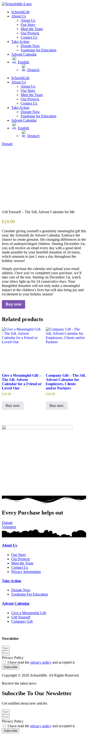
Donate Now (30, 46)
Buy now (13, 304)
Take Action (20, 42)
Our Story (28, 25)
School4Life (20, 12)
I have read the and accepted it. (41, 662)
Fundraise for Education (38, 50)
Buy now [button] (13, 406)
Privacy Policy (12, 658)
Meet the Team (32, 29)
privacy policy (40, 662)
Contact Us (29, 37)
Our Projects (30, 33)
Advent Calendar (24, 54)
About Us (18, 16)
